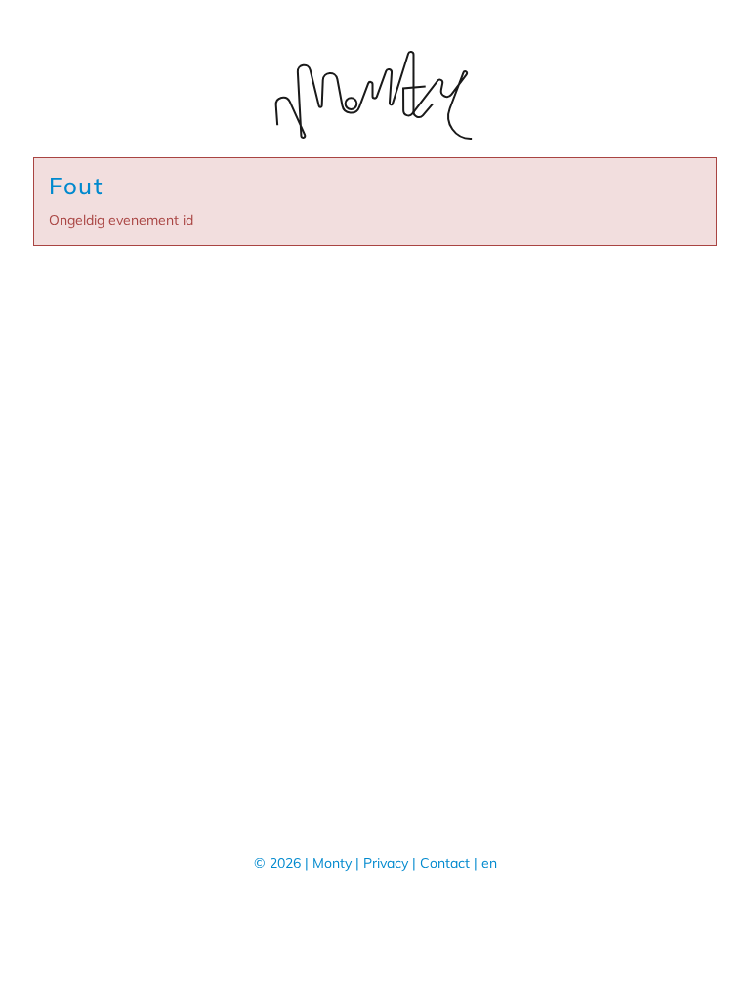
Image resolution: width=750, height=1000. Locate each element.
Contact (445, 863)
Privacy (385, 863)
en (489, 863)
